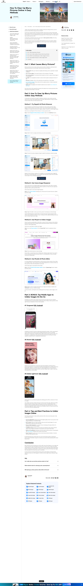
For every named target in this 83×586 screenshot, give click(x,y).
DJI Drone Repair (41, 495)
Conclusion (29, 59)
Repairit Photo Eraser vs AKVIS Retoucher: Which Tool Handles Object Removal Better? (14, 67)
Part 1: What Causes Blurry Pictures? (33, 52)
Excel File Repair (41, 486)
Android (39, 305)
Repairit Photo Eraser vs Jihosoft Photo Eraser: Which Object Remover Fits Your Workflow (15, 72)
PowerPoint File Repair (51, 486)
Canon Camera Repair (42, 492)
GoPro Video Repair (52, 492)
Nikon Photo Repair (52, 495)
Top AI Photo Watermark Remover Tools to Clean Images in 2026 (14, 34)
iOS (35, 305)
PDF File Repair (30, 489)
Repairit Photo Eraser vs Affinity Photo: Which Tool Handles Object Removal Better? (14, 62)
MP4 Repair (50, 498)
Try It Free (42, 45)
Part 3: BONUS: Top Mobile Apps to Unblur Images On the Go (38, 55)
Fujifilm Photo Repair (31, 498)
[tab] (15, 27)
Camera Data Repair (31, 495)
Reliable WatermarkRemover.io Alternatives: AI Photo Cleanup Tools (14, 39)
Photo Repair (30, 26)
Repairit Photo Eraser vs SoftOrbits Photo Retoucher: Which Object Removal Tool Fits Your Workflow (14, 56)
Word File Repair (31, 486)
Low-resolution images (30, 82)
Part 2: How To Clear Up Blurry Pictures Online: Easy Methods (38, 54)
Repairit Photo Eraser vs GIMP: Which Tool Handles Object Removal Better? (14, 51)
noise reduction (30, 431)
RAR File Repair (51, 489)
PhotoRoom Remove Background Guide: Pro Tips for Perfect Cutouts (15, 47)
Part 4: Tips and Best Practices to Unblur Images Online (37, 57)
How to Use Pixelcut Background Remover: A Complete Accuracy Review (14, 43)
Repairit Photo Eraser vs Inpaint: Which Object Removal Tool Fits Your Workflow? (14, 77)
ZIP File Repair (40, 489)
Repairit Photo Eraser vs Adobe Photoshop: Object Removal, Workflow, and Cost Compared (67, 39)
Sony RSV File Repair (31, 492)
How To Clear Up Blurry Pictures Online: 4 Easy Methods (14, 81)
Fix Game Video (41, 498)
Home (26, 26)
